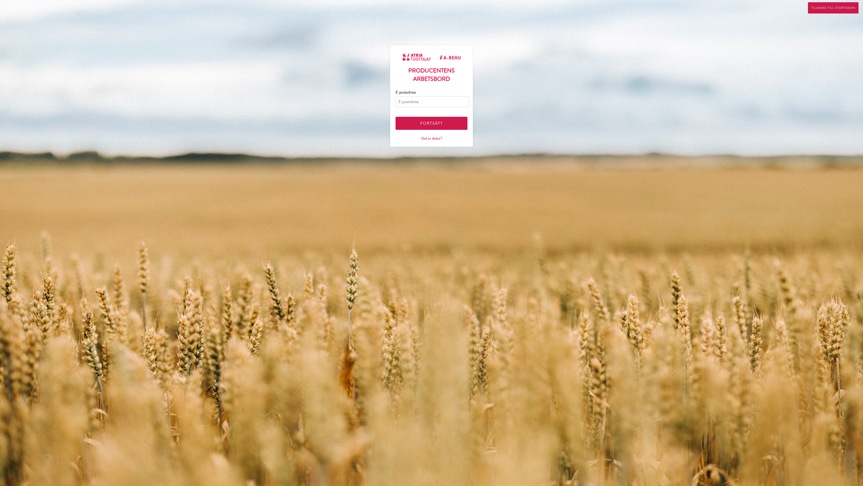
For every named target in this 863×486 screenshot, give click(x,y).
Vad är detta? (431, 138)
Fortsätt (431, 123)
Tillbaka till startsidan (833, 8)
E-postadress (406, 92)
